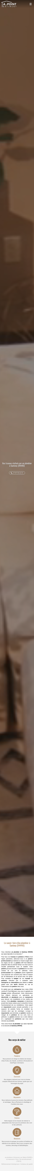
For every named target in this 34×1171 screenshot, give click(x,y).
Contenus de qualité (26, 1164)
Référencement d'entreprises (10, 1164)
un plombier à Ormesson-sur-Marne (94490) (18, 1157)
